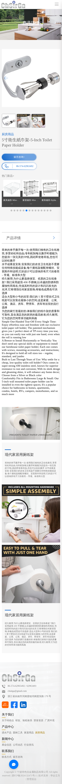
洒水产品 (6, 732)
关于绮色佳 (8, 720)
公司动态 (18, 745)
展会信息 (6, 745)
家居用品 (29, 732)
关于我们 (8, 714)
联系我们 (8, 751)
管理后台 (31, 779)
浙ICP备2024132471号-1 (24, 775)
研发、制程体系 (23, 720)
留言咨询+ (19, 157)
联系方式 (6, 757)
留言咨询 (18, 757)
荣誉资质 (38, 720)
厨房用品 (40, 732)
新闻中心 (8, 738)
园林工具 (18, 732)
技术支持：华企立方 (49, 775)
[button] (6, 78)
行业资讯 (29, 745)
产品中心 (8, 726)
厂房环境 (49, 720)
